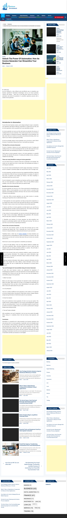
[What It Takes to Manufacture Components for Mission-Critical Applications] (51, 48)
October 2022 (49, 322)
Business (14, 15)
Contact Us (8, 19)
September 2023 (50, 284)
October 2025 (49, 196)
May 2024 (49, 256)
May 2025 (49, 213)
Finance (48, 372)
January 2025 (49, 227)
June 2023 (49, 294)
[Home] (3, 15)
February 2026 (50, 182)
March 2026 (49, 178)
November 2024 (50, 234)
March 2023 (49, 305)
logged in (9, 362)
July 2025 (49, 206)
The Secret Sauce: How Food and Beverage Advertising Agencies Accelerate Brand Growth (28, 402)
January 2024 (49, 270)
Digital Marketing (24, 15)
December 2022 (50, 315)
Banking (8, 15)
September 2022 (50, 326)
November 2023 (50, 277)
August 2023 (49, 287)
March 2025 (49, 220)
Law (47, 382)
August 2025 (49, 203)
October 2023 (49, 280)
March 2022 (49, 347)
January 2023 (49, 312)
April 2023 (49, 301)
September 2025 (50, 199)
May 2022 (49, 340)
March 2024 (49, 263)
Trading (57, 56)
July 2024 (49, 248)
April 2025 (49, 217)
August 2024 (49, 245)
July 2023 (49, 291)
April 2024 (49, 259)
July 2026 (49, 168)
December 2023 (50, 273)
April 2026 (49, 175)
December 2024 (50, 231)
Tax (3, 19)
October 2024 (49, 238)
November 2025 (50, 192)
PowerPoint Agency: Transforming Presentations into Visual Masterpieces (29, 444)
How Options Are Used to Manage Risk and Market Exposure (59, 59)
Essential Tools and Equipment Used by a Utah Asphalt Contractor (30, 430)
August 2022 (49, 329)
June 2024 (49, 252)
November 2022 (50, 319)
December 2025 (50, 189)
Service (49, 15)
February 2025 (50, 224)
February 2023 (50, 308)
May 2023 (49, 298)
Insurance (32, 15)
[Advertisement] (25, 77)
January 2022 (49, 350)
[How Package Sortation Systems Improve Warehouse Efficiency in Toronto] (51, 31)
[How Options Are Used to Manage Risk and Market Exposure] (51, 59)
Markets (43, 15)
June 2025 (49, 210)
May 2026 (49, 171)
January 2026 (49, 185)
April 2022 (49, 343)
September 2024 (50, 241)
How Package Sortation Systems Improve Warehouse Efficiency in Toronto (30, 371)
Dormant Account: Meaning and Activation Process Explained (59, 71)
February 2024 (50, 266)
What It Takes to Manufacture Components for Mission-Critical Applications (28, 387)
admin (3, 66)
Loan (38, 15)
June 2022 (49, 336)
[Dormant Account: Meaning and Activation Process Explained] (51, 70)
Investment (49, 379)
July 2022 (49, 333)
